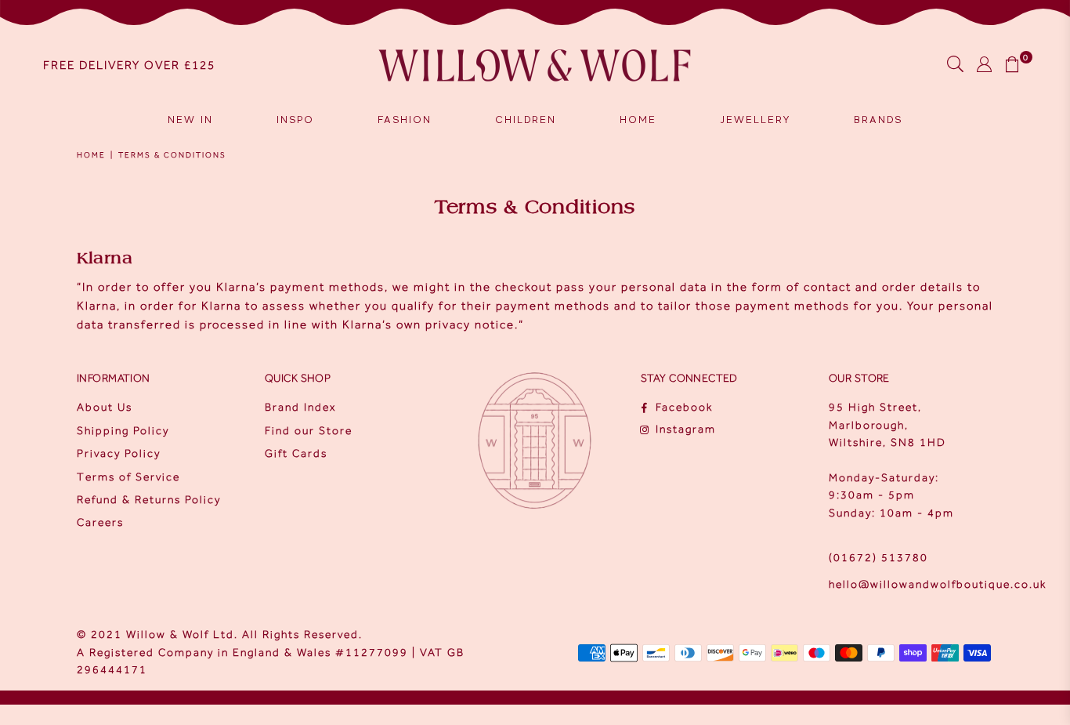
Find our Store (308, 430)
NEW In (190, 119)
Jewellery (755, 119)
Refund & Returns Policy (149, 499)
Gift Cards (296, 453)
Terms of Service (128, 477)
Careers (100, 522)
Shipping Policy (123, 430)
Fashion (405, 119)
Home (638, 119)
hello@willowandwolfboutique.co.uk (938, 584)
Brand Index (300, 407)
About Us (104, 407)
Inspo (295, 119)
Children (525, 119)
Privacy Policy (119, 453)
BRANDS (878, 119)
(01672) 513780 (878, 557)
